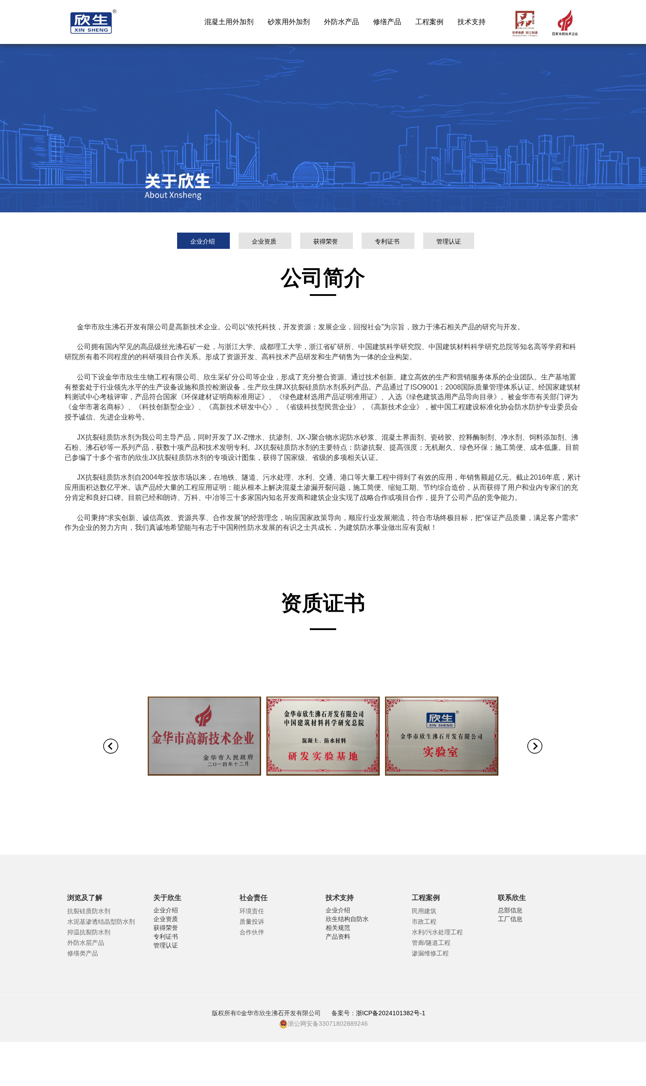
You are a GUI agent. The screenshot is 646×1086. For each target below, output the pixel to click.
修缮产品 (387, 22)
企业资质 (265, 241)
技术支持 (471, 22)
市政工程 (424, 921)
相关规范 (338, 927)
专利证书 (388, 241)
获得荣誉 (326, 241)
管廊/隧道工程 (431, 942)
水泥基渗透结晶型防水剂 (101, 921)
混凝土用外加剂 (229, 22)
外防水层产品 (85, 942)
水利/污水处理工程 (437, 932)
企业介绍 (203, 241)
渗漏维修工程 (430, 953)
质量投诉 (252, 921)
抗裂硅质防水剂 (88, 911)
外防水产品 (341, 22)
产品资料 (338, 936)
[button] (111, 750)
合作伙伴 (252, 932)
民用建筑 (424, 911)
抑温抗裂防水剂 (88, 932)
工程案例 (429, 22)
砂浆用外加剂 (289, 22)
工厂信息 (510, 918)
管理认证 (448, 241)
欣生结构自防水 (347, 918)
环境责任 (252, 911)
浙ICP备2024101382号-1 (391, 1013)
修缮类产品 (82, 953)
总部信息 (510, 910)
